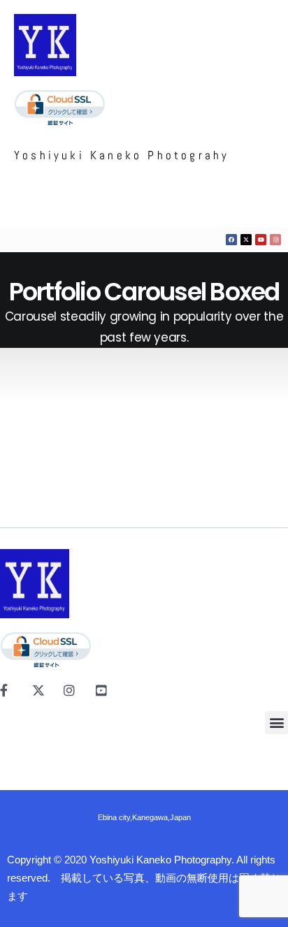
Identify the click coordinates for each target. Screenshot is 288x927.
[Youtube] (260, 239)
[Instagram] (275, 239)
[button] (276, 722)
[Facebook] (231, 239)
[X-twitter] (246, 239)
